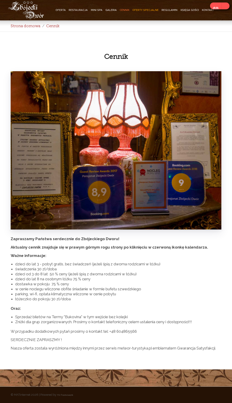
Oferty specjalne (145, 10)
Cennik (124, 10)
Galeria (111, 10)
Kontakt (208, 10)
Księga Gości (190, 10)
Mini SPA (96, 10)
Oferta (61, 10)
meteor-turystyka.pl (135, 348)
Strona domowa (25, 26)
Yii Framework (65, 395)
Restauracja (78, 10)
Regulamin (169, 10)
